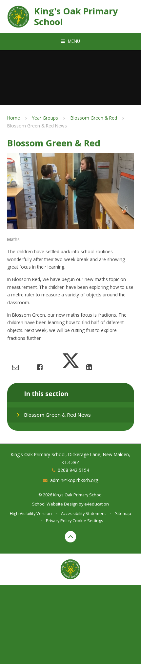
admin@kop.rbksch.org (74, 480)
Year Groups (45, 118)
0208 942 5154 (73, 470)
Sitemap (123, 513)
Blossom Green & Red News (37, 126)
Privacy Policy (58, 520)
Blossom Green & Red (93, 118)
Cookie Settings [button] (87, 520)
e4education (96, 504)
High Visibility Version (31, 513)
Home (13, 118)
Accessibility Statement (83, 513)
